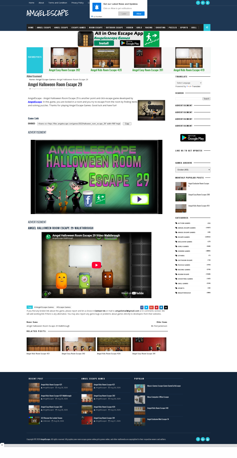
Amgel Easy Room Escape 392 (73, 353)
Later (124, 13)
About (41, 2)
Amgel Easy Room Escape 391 (143, 353)
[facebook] (198, 3)
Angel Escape (61, 27)
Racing (148, 27)
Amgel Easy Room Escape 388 (199, 194)
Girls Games (183, 246)
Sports (184, 27)
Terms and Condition (57, 2)
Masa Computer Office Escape (158, 396)
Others (181, 256)
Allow (138, 13)
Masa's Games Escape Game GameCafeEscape (164, 385)
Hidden (129, 27)
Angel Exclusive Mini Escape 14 (158, 419)
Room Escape (96, 27)
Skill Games (183, 283)
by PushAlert (98, 16)
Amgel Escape (44, 27)
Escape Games (78, 27)
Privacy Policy (77, 2)
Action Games (184, 223)
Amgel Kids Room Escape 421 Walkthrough (56, 395)
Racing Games (184, 270)
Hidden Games (184, 251)
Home (31, 2)
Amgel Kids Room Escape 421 (38, 353)
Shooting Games (185, 279)
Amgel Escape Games (40, 88)
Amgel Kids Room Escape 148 (157, 407)
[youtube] (208, 3)
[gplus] (203, 3)
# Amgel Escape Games (44, 307)
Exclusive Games (185, 242)
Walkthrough (184, 293)
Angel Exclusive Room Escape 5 (198, 185)
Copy (127, 123)
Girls (139, 27)
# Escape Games (64, 307)
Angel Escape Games (186, 232)
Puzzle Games (184, 265)
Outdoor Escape (114, 27)
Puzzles (173, 27)
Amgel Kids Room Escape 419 (198, 205)
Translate (196, 86)
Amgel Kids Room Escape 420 (109, 353)
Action (31, 34)
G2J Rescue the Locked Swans (51, 417)
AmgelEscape (48, 13)
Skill (194, 27)
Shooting (160, 27)
